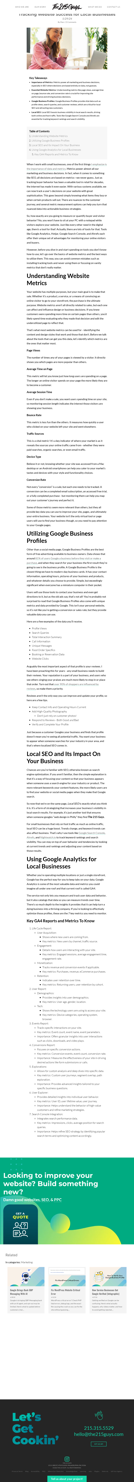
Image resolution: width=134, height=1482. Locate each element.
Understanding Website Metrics (50, 136)
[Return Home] (67, 6)
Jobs (90, 1471)
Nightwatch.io (48, 837)
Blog (26, 1471)
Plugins (96, 1471)
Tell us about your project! (67, 1478)
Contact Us (113, 7)
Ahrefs (30, 837)
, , (67, 1465)
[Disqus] (67, 1354)
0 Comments (71, 22)
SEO (45, 1199)
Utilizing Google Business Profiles (50, 140)
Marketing (27, 1262)
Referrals (105, 1471)
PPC (58, 1199)
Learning (83, 1471)
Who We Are (22, 7)
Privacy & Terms (17, 1471)
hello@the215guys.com (98, 1434)
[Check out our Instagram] (67, 1461)
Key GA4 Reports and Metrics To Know (56, 154)
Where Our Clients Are (55, 1471)
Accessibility (35, 1471)
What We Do (95, 7)
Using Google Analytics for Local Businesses (56, 149)
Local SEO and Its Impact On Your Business (56, 145)
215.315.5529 (99, 1428)
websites (32, 1199)
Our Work (40, 7)
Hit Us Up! (98, 1444)
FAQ (43, 1471)
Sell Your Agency (116, 1471)
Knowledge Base (71, 1471)
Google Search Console (92, 832)
